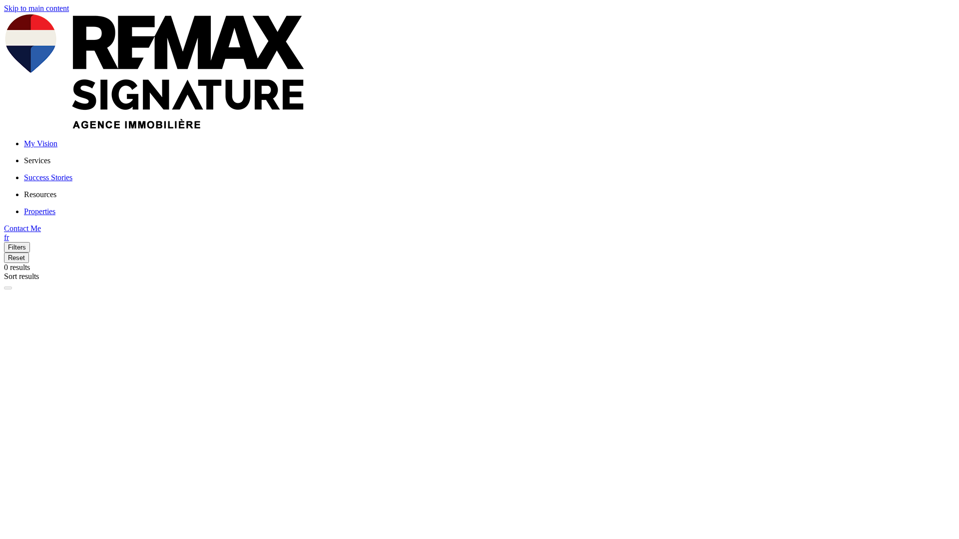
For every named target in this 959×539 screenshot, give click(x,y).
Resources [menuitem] (40, 194)
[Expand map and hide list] (8, 287)
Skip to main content (36, 8)
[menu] (489, 160)
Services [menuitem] (37, 160)
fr (6, 237)
